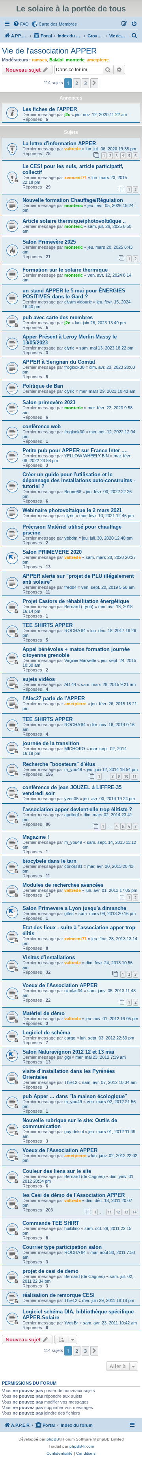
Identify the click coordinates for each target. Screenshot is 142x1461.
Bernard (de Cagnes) (84, 1176)
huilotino (72, 1228)
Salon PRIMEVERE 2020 (52, 552)
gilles (69, 913)
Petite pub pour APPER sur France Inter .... (75, 450)
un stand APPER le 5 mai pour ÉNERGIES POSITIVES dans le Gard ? (73, 294)
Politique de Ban (42, 386)
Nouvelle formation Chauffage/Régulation (72, 200)
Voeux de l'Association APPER (59, 985)
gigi (67, 1057)
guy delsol (74, 1131)
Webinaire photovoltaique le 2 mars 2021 (72, 510)
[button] (94, 83)
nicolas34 (73, 990)
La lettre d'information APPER (59, 143)
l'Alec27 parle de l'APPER (53, 698)
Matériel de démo (43, 1013)
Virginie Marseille (80, 660)
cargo (69, 1038)
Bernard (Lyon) (78, 606)
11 (134, 776)
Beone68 (72, 491)
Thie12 (70, 1082)
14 (134, 1212)
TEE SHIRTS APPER (47, 625)
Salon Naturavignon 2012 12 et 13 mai (68, 1052)
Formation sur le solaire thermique (65, 270)
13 (126, 1212)
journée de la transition (50, 743)
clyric (69, 348)
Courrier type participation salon (62, 1247)
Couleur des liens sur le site (56, 1171)
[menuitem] (21, 24)
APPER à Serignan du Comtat (58, 362)
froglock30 (74, 367)
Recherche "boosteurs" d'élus (58, 764)
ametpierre (98, 59)
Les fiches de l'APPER (49, 109)
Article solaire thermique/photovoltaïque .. (74, 221)
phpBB (53, 1439)
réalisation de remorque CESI (58, 1295)
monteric (75, 59)
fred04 (70, 587)
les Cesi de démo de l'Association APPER (73, 1195)
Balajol (56, 59)
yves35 (71, 798)
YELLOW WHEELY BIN (86, 455)
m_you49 (73, 769)
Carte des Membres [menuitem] (58, 24)
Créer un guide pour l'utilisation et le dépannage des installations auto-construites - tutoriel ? (78, 480)
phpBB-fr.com (81, 1446)
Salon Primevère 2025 (49, 242)
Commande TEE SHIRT (50, 1223)
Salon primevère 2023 (48, 402)
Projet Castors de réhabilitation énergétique (75, 601)
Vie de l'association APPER (49, 50)
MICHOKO (74, 748)
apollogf (71, 814)
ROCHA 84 (75, 630)
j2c (67, 114)
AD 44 (70, 684)
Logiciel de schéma (46, 1033)
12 (118, 1212)
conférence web (41, 426)
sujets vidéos (38, 679)
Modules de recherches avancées (62, 885)
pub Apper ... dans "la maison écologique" (74, 1096)
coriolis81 (73, 866)
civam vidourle (78, 302)
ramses (39, 59)
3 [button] (85, 83)
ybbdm (70, 538)
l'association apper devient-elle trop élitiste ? (77, 809)
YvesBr (71, 1322)
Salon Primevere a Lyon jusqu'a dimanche (74, 908)
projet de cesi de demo (50, 1271)
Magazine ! (35, 837)
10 (126, 776)
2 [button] (76, 83)
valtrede (72, 148)
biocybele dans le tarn (49, 861)
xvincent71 (75, 177)
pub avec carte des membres (57, 317)
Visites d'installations (48, 957)
